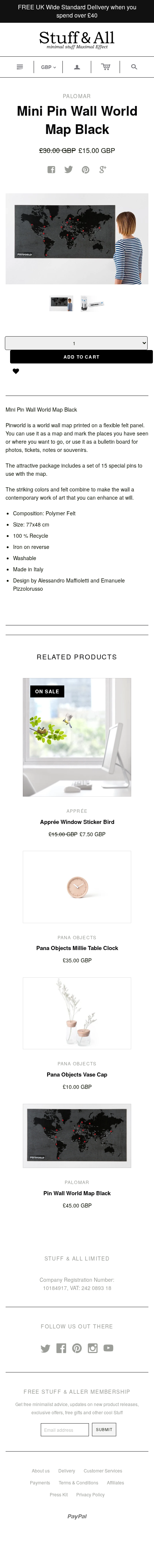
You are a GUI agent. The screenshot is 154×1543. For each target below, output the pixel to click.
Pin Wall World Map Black (77, 1193)
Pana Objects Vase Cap (77, 1074)
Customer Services (103, 1470)
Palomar (77, 1182)
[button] (18, 370)
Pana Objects (77, 937)
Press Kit (59, 1494)
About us (41, 1470)
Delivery (66, 1470)
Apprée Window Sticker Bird (77, 822)
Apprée (77, 811)
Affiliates (115, 1482)
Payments (40, 1482)
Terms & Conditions (78, 1482)
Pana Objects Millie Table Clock (77, 948)
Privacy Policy (90, 1494)
